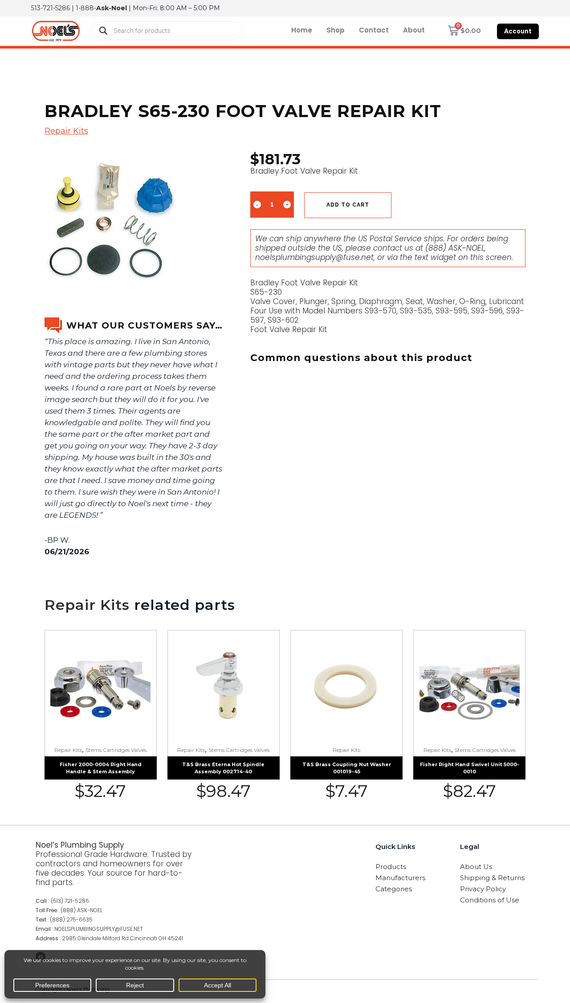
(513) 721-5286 (70, 901)
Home (301, 30)
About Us (476, 866)
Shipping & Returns (492, 877)
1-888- (101, 8)
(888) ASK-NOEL (454, 248)
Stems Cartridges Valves (116, 750)
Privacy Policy (483, 889)
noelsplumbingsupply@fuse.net (314, 257)
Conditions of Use (489, 900)
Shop (335, 30)
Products (390, 866)
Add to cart (347, 205)
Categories (393, 889)
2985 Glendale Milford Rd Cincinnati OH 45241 (122, 938)
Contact (374, 30)
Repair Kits (66, 131)
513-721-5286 (50, 8)
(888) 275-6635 (71, 919)
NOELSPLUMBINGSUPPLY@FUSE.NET (98, 929)
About (414, 30)
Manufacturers (400, 877)
